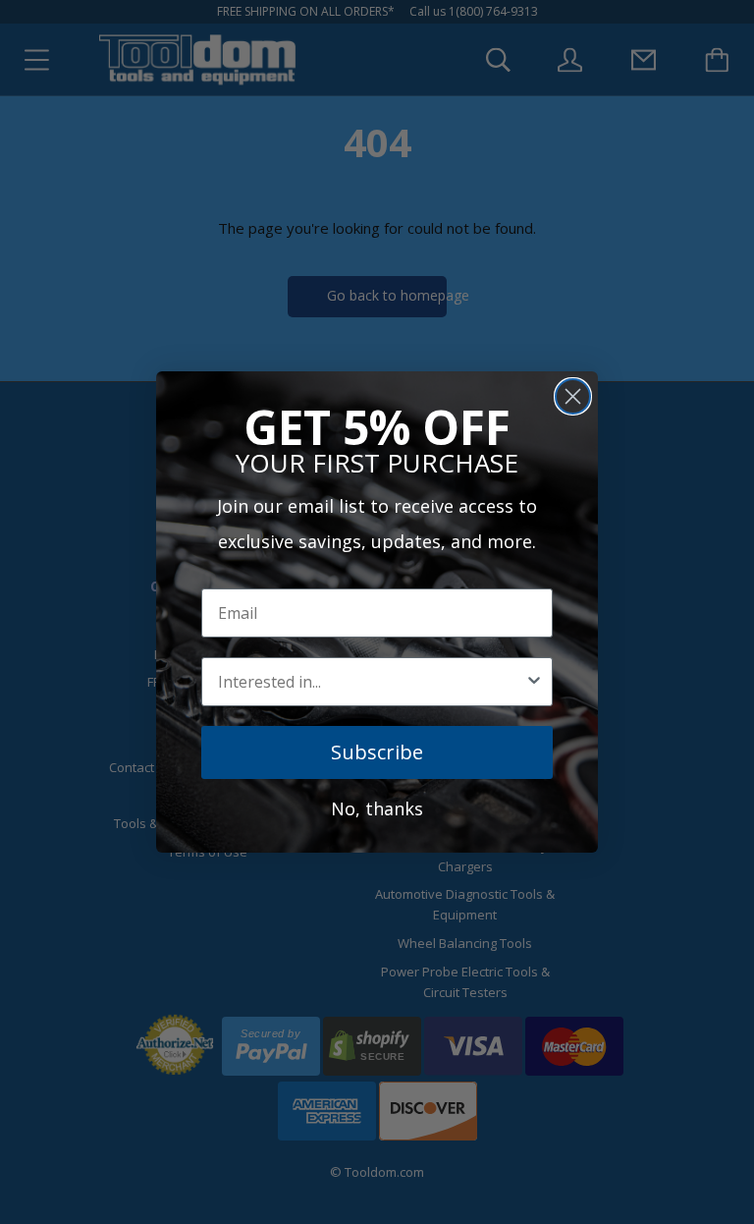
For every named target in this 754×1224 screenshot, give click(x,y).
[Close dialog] (573, 396)
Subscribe (377, 752)
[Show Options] (534, 681)
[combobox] (371, 681)
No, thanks (377, 808)
